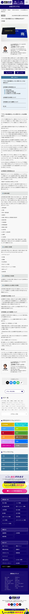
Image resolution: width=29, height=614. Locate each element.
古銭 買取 (18, 516)
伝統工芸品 (3, 402)
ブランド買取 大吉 (3, 9)
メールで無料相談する (15, 491)
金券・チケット (19, 437)
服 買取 (4, 513)
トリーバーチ (4, 404)
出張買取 (18, 533)
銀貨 (2, 409)
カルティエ (17, 580)
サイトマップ (5, 556)
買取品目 (9, 9)
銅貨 (8, 400)
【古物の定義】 (8, 89)
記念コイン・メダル (7, 441)
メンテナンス (16, 402)
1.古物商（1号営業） (9, 91)
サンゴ (9, 409)
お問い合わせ (5, 559)
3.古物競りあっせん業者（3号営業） (13, 93)
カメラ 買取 (4, 520)
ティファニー (17, 582)
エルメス (7, 586)
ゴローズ (3, 406)
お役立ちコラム (5, 552)
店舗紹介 (18, 549)
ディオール (17, 577)
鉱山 (19, 400)
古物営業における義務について (10, 102)
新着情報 (18, 552)
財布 (17, 428)
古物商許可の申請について (9, 97)
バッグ (4, 428)
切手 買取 (18, 513)
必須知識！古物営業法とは (9, 87)
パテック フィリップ (9, 580)
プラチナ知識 (4, 400)
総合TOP (4, 542)
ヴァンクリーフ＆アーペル (23, 409)
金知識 (15, 400)
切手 (3, 437)
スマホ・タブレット (6, 445)
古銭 (17, 441)
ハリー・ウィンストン (12, 406)
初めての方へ (5, 546)
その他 (3, 15)
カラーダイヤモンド (9, 402)
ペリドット (13, 404)
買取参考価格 (5, 549)
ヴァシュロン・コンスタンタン (21, 406)
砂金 (12, 409)
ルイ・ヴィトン (8, 589)
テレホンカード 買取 (6, 523)
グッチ (16, 578)
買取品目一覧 (5, 499)
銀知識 (12, 400)
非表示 (15, 77)
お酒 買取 (4, 509)
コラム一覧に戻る (10, 391)
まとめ (4, 106)
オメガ (6, 578)
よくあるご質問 (19, 559)
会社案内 (18, 563)
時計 (17, 433)
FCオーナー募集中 (6, 566)
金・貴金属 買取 (5, 506)
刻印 (22, 400)
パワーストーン (19, 404)
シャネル (7, 588)
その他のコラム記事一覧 (15, 9)
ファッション (21, 402)
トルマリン (8, 404)
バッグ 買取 (18, 503)
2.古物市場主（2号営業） (10, 92)
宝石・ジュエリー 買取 (20, 506)
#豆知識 (3, 21)
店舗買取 (4, 533)
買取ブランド (19, 546)
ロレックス (7, 577)
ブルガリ (17, 585)
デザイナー (16, 409)
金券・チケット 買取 (6, 516)
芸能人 (7, 406)
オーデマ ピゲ (8, 582)
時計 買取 (4, 503)
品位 (6, 409)
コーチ (23, 404)
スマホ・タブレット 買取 (21, 520)
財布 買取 (18, 509)
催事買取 (4, 536)
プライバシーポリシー (7, 563)
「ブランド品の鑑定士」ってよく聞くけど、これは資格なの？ (14, 81)
